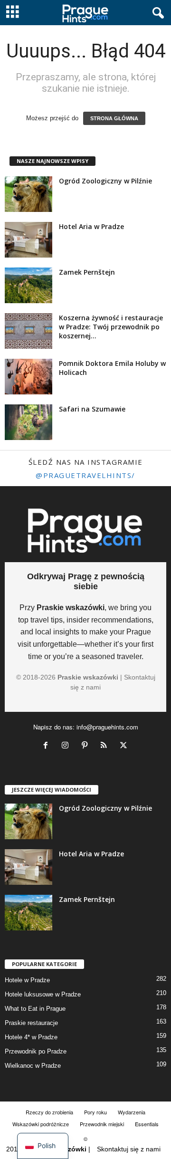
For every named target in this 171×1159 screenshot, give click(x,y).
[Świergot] (124, 746)
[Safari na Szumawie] (28, 422)
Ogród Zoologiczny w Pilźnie (105, 180)
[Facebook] (47, 746)
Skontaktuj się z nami (129, 1149)
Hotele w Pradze (27, 980)
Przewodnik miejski (102, 1124)
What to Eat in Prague (35, 1008)
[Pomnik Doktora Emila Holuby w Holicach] (28, 376)
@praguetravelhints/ (85, 475)
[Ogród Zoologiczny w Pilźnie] (28, 194)
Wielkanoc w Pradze (33, 1065)
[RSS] (106, 746)
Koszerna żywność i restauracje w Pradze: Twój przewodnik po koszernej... (111, 326)
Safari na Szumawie (92, 408)
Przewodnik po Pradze (35, 1051)
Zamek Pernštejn (87, 272)
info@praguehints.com (107, 726)
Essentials (147, 1124)
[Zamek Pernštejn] (28, 285)
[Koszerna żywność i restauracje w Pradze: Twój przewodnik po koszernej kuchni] (28, 331)
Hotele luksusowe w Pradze (43, 994)
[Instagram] (67, 746)
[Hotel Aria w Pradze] (28, 240)
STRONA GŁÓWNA (114, 118)
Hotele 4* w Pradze (31, 1037)
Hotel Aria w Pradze (91, 226)
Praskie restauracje (31, 1022)
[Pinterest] (86, 746)
